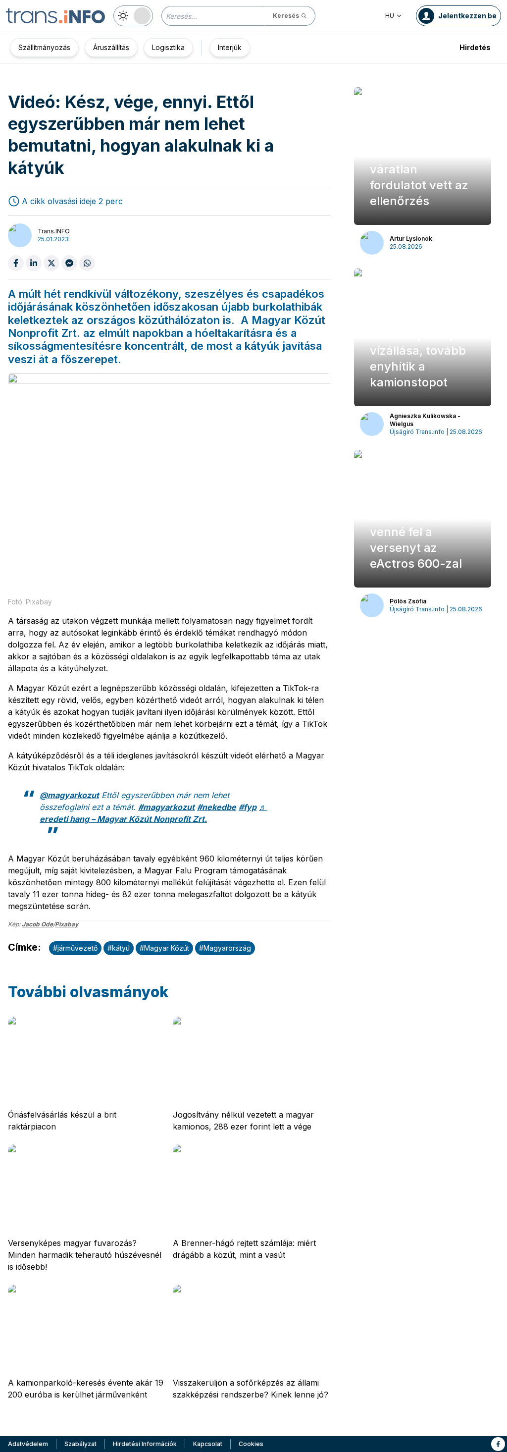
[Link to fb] (498, 1444)
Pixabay (66, 924)
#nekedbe (216, 807)
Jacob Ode (37, 924)
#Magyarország (225, 948)
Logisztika (168, 47)
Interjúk (230, 47)
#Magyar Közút (164, 948)
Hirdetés (475, 47)
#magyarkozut (166, 807)
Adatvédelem (28, 1444)
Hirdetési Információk (145, 1444)
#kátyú (118, 948)
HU (389, 15)
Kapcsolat (207, 1444)
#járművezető (75, 948)
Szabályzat (80, 1444)
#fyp (247, 807)
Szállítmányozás (44, 47)
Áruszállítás (111, 47)
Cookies (251, 1444)
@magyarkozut (69, 795)
